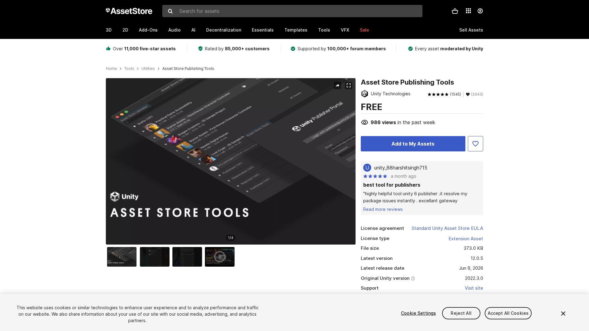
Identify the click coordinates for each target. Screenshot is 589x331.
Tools (324, 29)
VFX (345, 29)
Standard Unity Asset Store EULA (447, 228)
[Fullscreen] (348, 85)
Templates (295, 29)
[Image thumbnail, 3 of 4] (188, 257)
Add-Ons (148, 29)
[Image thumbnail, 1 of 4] (123, 257)
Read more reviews (383, 209)
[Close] (563, 313)
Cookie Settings (418, 313)
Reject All (461, 313)
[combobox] (292, 11)
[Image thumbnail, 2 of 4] (156, 257)
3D (109, 29)
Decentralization (223, 29)
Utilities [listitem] (148, 69)
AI (193, 29)
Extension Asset (465, 239)
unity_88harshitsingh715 (400, 168)
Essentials (263, 29)
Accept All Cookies (508, 313)
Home (111, 69)
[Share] (337, 85)
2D (125, 29)
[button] (455, 11)
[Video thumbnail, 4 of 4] (221, 257)
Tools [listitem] (129, 69)
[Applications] (468, 10)
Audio (174, 29)
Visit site (474, 288)
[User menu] (480, 11)
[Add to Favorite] (475, 143)
